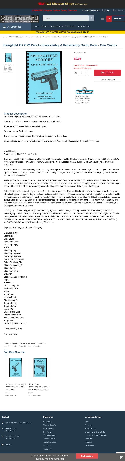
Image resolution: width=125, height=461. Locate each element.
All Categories (14, 27)
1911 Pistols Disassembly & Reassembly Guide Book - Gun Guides (15, 386)
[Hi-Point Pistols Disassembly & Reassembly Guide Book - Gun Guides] (39, 379)
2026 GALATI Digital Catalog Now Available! (62, 32)
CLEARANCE (71, 27)
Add (107, 73)
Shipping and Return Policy (95, 432)
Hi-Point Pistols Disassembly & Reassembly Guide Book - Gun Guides (39, 386)
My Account (120, 10)
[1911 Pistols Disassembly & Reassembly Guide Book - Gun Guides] (15, 379)
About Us (88, 425)
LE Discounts (90, 446)
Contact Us (89, 439)
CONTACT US (83, 27)
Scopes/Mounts (49, 435)
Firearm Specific (49, 425)
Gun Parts (47, 432)
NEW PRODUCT (56, 27)
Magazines (47, 422)
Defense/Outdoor (49, 442)
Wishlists (88, 442)
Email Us (8, 445)
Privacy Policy (90, 428)
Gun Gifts (46, 446)
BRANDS (44, 27)
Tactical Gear (48, 428)
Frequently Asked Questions (96, 435)
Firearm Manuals (49, 439)
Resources (47, 449)
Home (36, 27)
